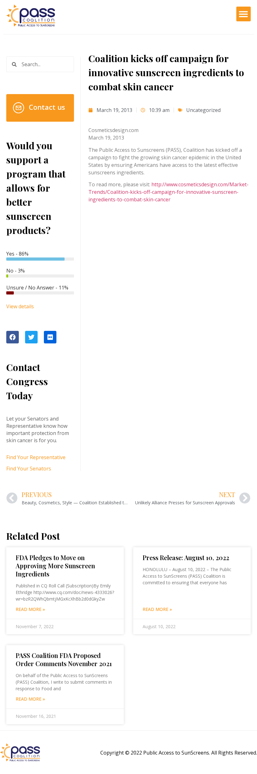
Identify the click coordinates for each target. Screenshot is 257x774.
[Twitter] (31, 337)
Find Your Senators (28, 468)
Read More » (30, 609)
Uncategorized (203, 110)
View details (20, 306)
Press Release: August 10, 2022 (186, 557)
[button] (243, 14)
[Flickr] (50, 337)
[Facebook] (12, 337)
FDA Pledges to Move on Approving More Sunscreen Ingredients (55, 565)
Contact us (47, 107)
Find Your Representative (36, 457)
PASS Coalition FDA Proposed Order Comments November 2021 (64, 659)
